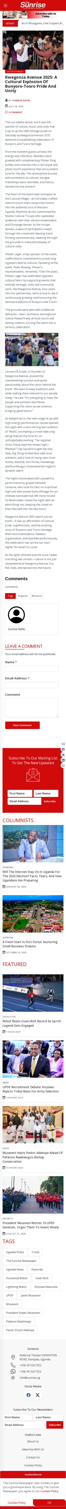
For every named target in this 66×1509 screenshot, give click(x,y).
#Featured (37, 595)
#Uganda (22, 595)
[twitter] (63, 754)
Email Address (17, 678)
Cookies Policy (33, 1465)
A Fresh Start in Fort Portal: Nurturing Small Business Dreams (30, 944)
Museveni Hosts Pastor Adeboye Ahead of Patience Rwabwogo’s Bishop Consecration (33, 1157)
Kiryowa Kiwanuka (46, 1287)
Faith (6, 1148)
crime (35, 1252)
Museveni (12, 1304)
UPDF (9, 1295)
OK (49, 1503)
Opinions (8, 867)
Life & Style (9, 1016)
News (6, 1082)
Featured (37, 1269)
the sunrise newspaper (21, 1261)
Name (11, 662)
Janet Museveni (30, 1295)
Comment (12, 694)
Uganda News (15, 1269)
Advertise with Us (33, 1449)
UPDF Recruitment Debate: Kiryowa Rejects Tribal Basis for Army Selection (31, 1089)
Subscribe (50, 801)
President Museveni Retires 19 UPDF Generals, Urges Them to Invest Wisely (31, 1225)
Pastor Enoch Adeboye (20, 1330)
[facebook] (63, 749)
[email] (63, 743)
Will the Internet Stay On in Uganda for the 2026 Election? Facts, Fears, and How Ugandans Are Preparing (32, 876)
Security (8, 1218)
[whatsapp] (63, 765)
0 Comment (16, 112)
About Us (33, 1441)
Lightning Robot (16, 1287)
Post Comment (22, 725)
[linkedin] (63, 760)
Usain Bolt (41, 1278)
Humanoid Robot (16, 1278)
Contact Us (33, 1457)
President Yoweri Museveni (23, 1313)
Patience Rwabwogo (18, 1321)
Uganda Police (15, 1252)
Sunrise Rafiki (21, 100)
